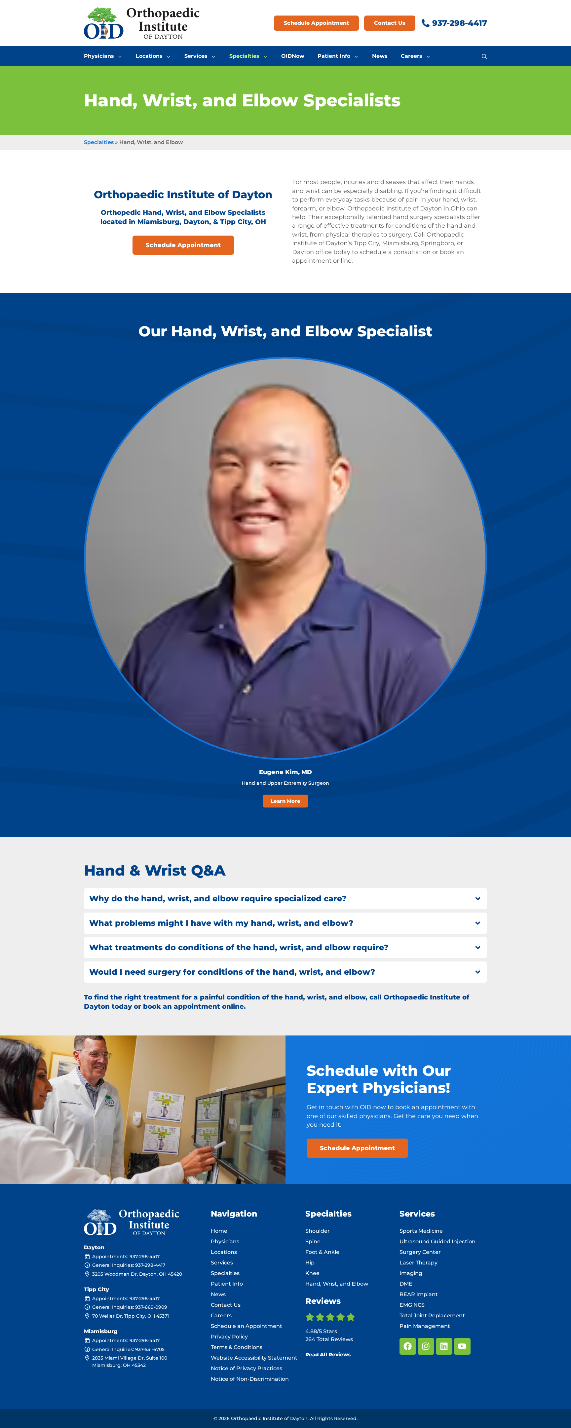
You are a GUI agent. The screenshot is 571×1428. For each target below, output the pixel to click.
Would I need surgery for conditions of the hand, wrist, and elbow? (232, 972)
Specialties (244, 56)
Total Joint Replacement (432, 1315)
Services (196, 56)
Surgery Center (420, 1252)
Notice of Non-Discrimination (250, 1379)
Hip (310, 1262)
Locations (149, 56)
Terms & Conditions (236, 1347)
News (380, 56)
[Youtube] (462, 1346)
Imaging (411, 1273)
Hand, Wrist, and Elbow (336, 1284)
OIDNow (292, 56)
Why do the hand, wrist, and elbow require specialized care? (217, 898)
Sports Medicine (421, 1231)
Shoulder (317, 1231)
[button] (484, 56)
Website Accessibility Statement (254, 1358)
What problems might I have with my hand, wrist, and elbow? (221, 923)
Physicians (99, 56)
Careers (411, 56)
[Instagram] (426, 1346)
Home (219, 1231)
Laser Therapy (419, 1262)
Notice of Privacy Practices (246, 1368)
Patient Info (334, 56)
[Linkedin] (444, 1346)
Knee (312, 1273)
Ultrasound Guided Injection (438, 1241)
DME (406, 1284)
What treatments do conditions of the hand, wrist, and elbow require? (238, 947)
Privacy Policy (229, 1337)
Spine (313, 1241)
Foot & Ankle (322, 1252)
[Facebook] (408, 1346)
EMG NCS (412, 1305)
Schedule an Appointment (246, 1326)
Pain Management (425, 1326)
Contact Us (226, 1305)
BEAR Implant (419, 1294)
